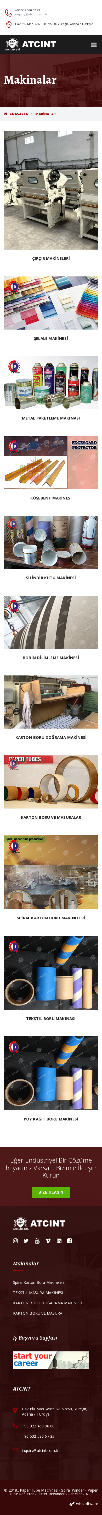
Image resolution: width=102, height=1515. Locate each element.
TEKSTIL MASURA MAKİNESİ (38, 1292)
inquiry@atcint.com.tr (31, 14)
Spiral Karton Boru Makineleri (38, 1282)
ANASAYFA (18, 114)
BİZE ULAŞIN (50, 1192)
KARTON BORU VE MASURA (37, 1313)
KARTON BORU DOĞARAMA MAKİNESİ (47, 1302)
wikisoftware (86, 1503)
